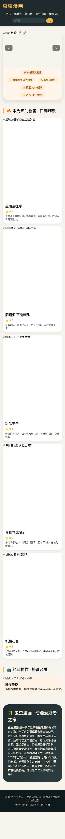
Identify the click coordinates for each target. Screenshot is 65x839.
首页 (8, 13)
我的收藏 (54, 13)
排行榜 (28, 13)
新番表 (18, 13)
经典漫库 (41, 13)
